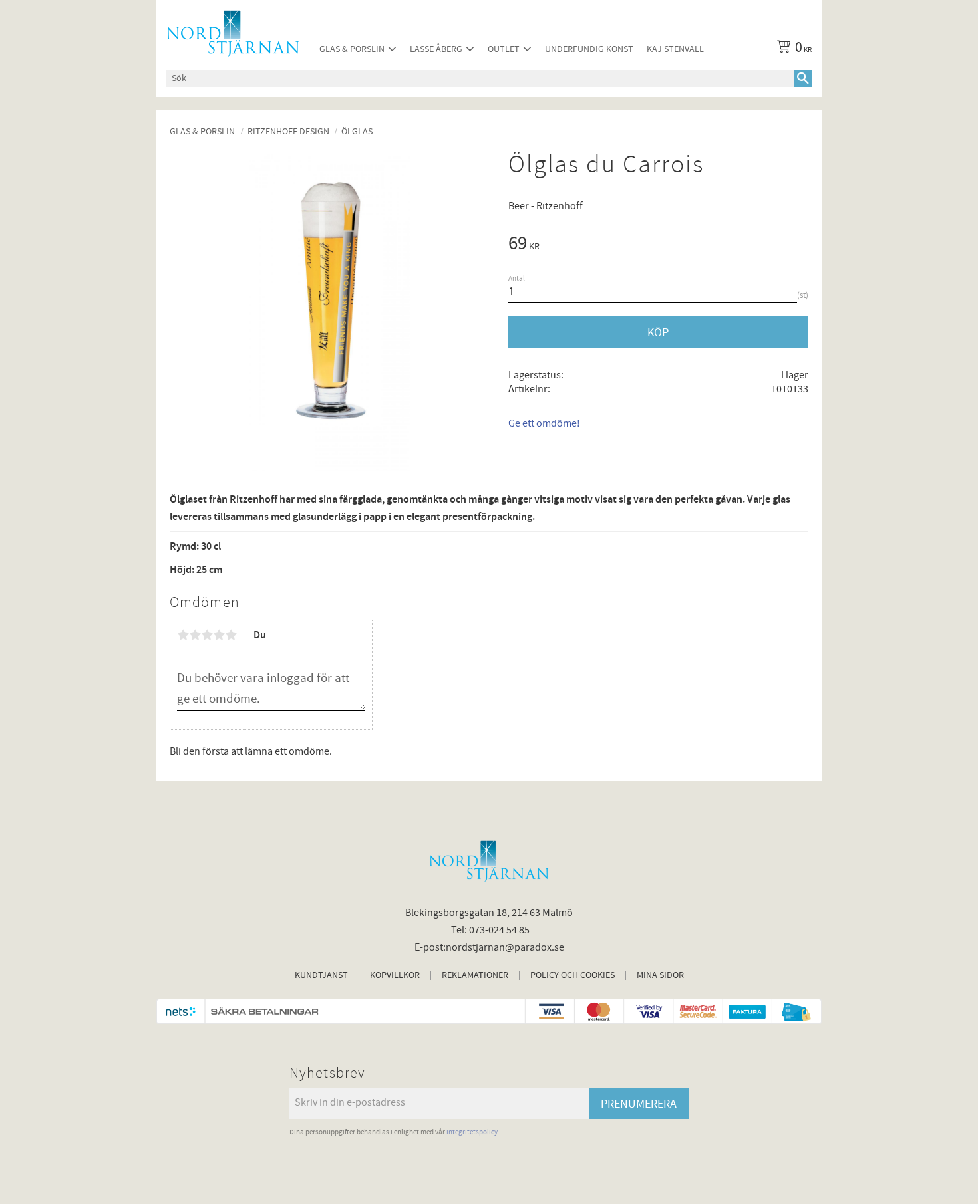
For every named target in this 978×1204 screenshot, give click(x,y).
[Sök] (803, 78)
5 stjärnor (231, 635)
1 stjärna (183, 635)
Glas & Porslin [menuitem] (352, 49)
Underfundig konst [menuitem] (589, 49)
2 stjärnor (195, 635)
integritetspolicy (472, 1132)
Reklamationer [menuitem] (475, 975)
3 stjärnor (207, 635)
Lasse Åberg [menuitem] (436, 49)
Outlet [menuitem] (504, 49)
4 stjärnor (219, 635)
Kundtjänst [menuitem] (321, 975)
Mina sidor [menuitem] (660, 975)
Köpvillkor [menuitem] (395, 975)
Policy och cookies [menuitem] (572, 975)
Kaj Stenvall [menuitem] (675, 49)
